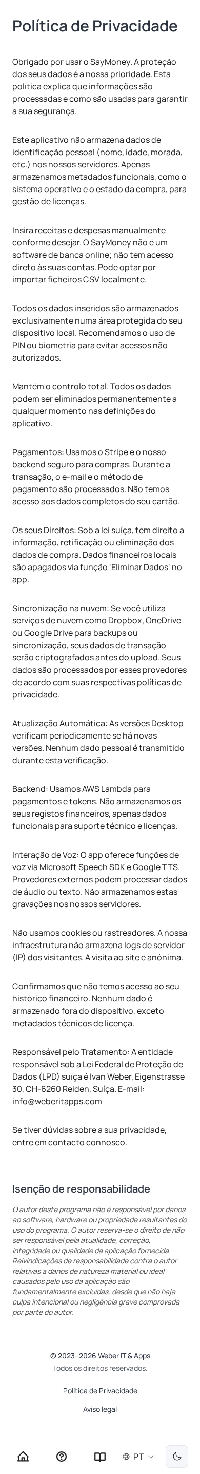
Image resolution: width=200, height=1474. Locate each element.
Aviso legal (100, 1409)
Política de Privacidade (100, 1390)
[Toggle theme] (177, 1456)
